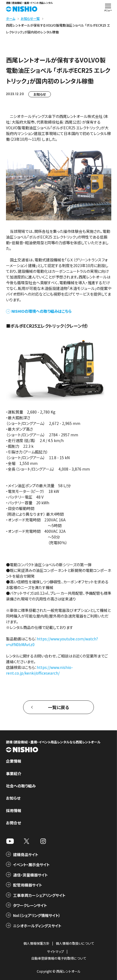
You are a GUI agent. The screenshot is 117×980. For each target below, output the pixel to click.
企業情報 (13, 761)
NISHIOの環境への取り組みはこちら (41, 311)
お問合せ (13, 822)
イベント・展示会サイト (31, 864)
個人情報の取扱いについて (75, 943)
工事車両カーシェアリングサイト (39, 895)
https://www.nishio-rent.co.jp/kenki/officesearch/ (39, 670)
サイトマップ (55, 951)
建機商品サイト (25, 854)
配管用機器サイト (27, 885)
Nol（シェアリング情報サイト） (36, 915)
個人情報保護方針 (36, 943)
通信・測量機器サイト (30, 875)
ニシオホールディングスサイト (37, 925)
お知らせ (39, 94)
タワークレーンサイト (30, 905)
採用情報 (13, 810)
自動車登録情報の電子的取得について (58, 958)
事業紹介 (13, 773)
